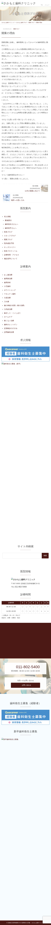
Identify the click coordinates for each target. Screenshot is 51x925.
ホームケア (8, 317)
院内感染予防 (9, 243)
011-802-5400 (21, 587)
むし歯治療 (8, 275)
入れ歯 (6, 301)
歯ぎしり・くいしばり (12, 313)
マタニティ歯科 (10, 294)
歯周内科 (7, 282)
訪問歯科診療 (9, 332)
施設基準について (10, 259)
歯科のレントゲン (10, 324)
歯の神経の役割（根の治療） (15, 305)
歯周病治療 (8, 279)
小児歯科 (7, 286)
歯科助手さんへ (10, 228)
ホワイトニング (10, 290)
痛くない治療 (9, 321)
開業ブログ (16, 29)
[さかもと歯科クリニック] (19, 3)
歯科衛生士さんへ (11, 224)
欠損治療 (7, 298)
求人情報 (7, 217)
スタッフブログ (10, 236)
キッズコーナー (10, 247)
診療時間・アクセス (11, 255)
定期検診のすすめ (10, 328)
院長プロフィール (10, 251)
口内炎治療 (8, 309)
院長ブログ (8, 232)
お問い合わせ (26, 685)
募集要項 (8, 220)
